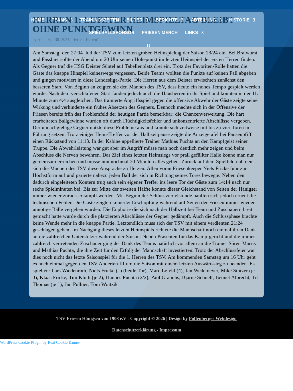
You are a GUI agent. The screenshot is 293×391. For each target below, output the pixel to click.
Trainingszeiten (99, 20)
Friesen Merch (160, 33)
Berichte (167, 20)
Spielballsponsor (111, 33)
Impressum (170, 329)
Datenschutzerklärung (134, 329)
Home (37, 20)
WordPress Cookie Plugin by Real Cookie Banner (40, 342)
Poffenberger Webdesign (213, 318)
